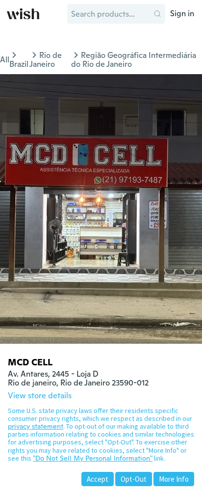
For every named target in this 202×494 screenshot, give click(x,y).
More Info (174, 479)
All (4, 60)
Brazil (18, 64)
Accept (97, 479)
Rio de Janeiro (45, 59)
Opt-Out (134, 479)
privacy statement (35, 426)
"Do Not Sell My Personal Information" (92, 458)
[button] (157, 14)
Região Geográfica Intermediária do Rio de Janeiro (133, 59)
